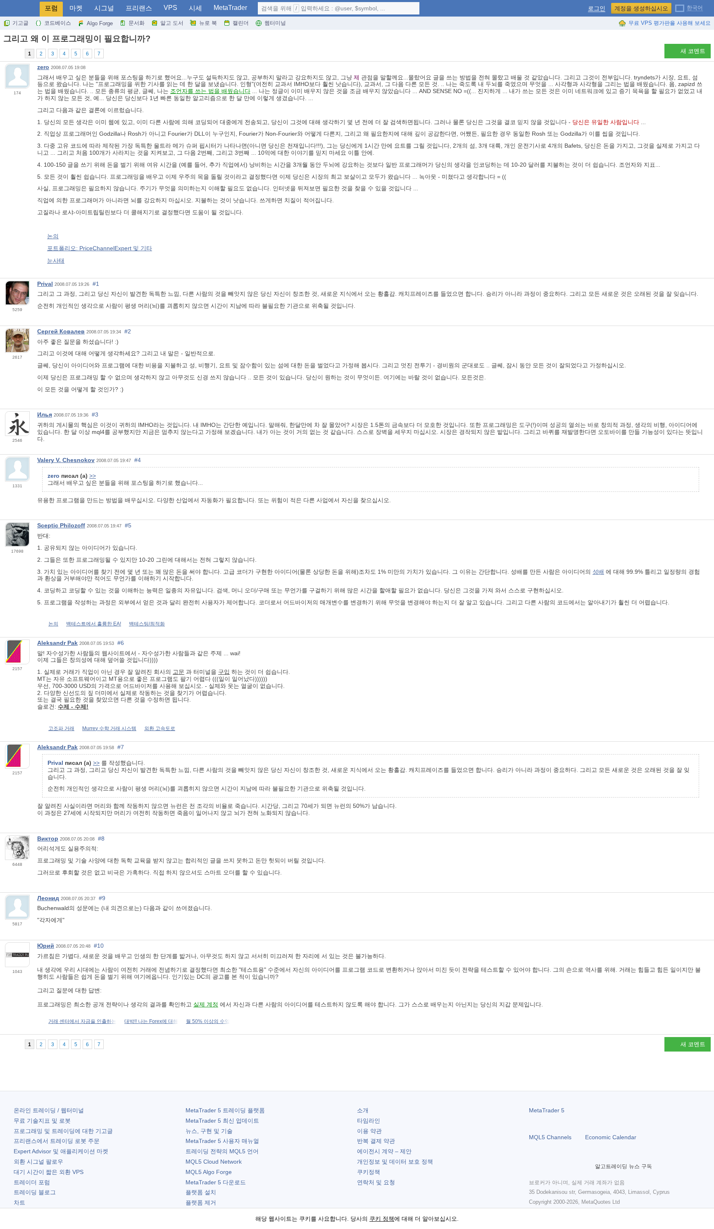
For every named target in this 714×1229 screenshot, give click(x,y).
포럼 (51, 8)
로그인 (596, 8)
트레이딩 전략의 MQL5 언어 (222, 1151)
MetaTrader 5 (546, 1110)
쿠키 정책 (381, 1218)
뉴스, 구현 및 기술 (209, 1131)
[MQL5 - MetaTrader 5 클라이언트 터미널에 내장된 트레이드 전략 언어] (20, 8)
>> (92, 475)
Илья (44, 414)
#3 (95, 414)
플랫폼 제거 (201, 1202)
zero (43, 67)
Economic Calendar (610, 1137)
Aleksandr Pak (57, 643)
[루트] (5, 53)
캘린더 (241, 23)
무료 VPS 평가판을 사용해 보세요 (669, 23)
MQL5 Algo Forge (209, 1172)
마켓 (76, 8)
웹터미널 (275, 23)
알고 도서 (171, 23)
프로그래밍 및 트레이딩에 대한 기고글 (63, 1131)
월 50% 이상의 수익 (208, 1021)
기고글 (20, 23)
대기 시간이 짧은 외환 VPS (48, 1172)
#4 (137, 460)
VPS (170, 7)
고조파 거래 (61, 728)
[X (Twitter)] (560, 1167)
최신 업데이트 (222, 1120)
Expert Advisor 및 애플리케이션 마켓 (61, 1151)
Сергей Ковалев (61, 331)
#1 (96, 283)
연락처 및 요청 (376, 1182)
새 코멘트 (693, 51)
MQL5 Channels (550, 1137)
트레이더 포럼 (32, 1182)
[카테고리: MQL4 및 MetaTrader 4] (15, 53)
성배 (598, 571)
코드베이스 (57, 23)
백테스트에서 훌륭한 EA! (93, 624)
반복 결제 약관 (376, 1141)
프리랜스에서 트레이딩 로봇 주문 (57, 1141)
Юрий (45, 945)
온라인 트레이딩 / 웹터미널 (49, 1110)
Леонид (48, 898)
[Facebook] (534, 1167)
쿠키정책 (368, 1172)
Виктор (47, 838)
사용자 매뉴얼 (222, 1141)
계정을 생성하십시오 (641, 8)
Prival (45, 283)
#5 (128, 525)
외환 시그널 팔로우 (38, 1161)
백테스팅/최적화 (147, 624)
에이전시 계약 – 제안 (384, 1151)
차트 (19, 1202)
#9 (102, 898)
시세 (195, 8)
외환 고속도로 (159, 728)
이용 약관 (369, 1131)
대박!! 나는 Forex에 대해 (151, 1021)
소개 (363, 1110)
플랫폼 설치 (201, 1192)
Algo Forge (100, 23)
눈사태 (55, 260)
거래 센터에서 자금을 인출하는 (82, 1021)
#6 (120, 643)
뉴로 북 (208, 23)
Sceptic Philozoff (61, 525)
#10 (99, 945)
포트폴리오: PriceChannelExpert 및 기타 (99, 248)
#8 (101, 838)
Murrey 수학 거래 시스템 (109, 728)
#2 (127, 331)
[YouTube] (573, 1167)
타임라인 (368, 1120)
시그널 (104, 8)
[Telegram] (547, 1167)
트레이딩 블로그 (35, 1192)
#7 (120, 747)
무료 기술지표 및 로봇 (42, 1120)
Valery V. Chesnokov (66, 460)
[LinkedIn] (587, 1167)
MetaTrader (230, 7)
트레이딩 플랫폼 (225, 1110)
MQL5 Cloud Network (214, 1161)
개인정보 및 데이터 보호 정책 (395, 1161)
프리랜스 (139, 8)
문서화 (137, 23)
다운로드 (216, 1182)
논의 (53, 236)
